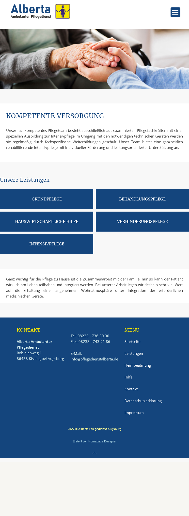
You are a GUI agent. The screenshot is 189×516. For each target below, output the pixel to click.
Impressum (134, 412)
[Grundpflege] (46, 199)
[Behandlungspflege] (142, 199)
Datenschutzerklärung (143, 400)
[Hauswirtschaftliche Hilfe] (46, 222)
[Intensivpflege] (46, 244)
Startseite (132, 341)
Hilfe (128, 377)
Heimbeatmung (138, 365)
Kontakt (131, 388)
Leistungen (134, 353)
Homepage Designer (102, 441)
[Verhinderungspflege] (142, 222)
